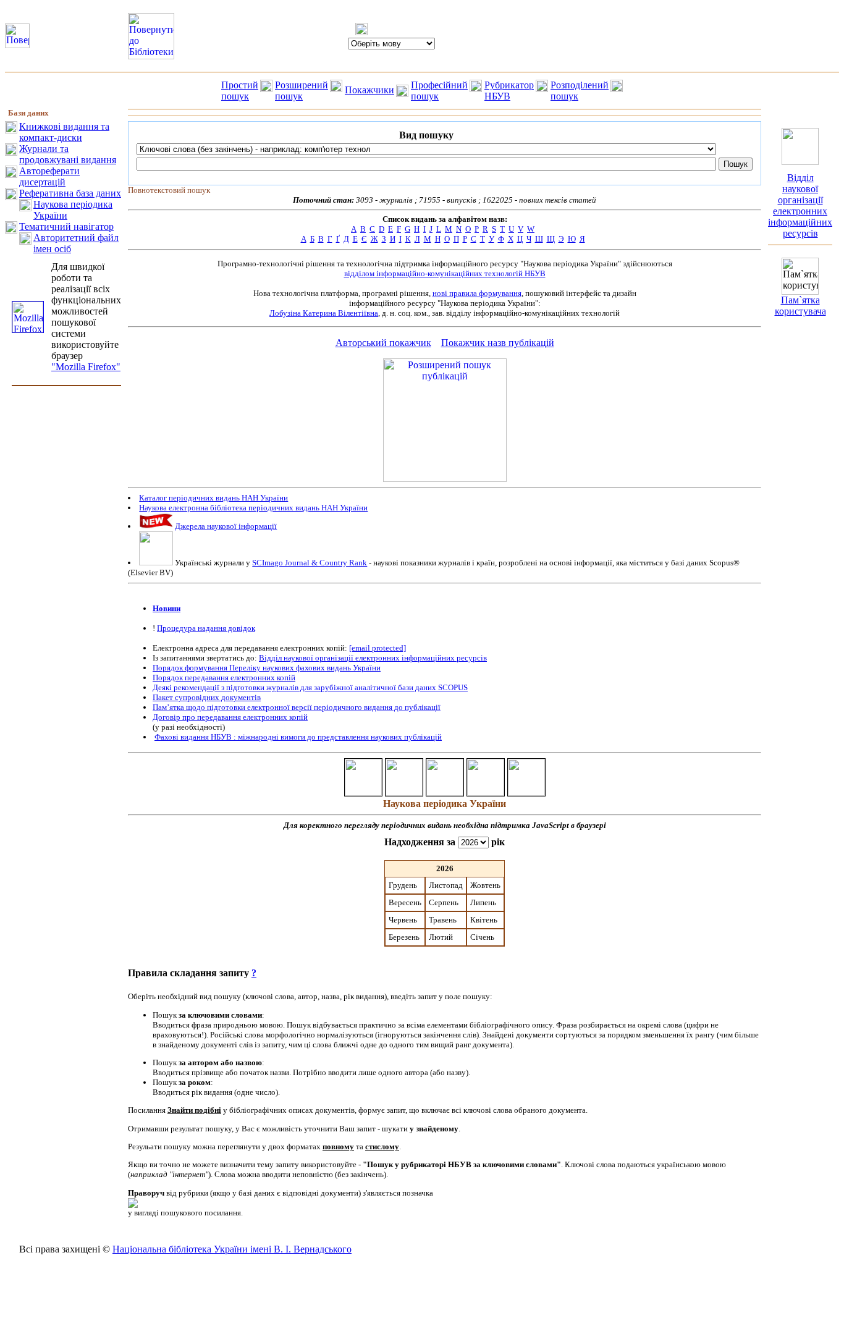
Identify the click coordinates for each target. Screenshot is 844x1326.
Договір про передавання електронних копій (230, 717)
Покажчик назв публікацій (497, 342)
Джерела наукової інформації (226, 526)
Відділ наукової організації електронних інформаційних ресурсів (373, 657)
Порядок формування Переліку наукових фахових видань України (267, 667)
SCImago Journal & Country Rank (309, 562)
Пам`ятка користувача (800, 305)
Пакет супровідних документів (207, 697)
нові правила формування (477, 293)
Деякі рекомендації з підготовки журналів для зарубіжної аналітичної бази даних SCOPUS (310, 687)
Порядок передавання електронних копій (224, 677)
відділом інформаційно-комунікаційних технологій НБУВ (445, 273)
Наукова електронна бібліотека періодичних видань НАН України (253, 507)
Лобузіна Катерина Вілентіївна (323, 313)
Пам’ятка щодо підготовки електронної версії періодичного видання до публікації (297, 707)
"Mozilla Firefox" (85, 366)
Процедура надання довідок (206, 628)
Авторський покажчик (383, 342)
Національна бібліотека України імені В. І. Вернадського (232, 1249)
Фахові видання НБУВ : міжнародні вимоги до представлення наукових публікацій (298, 736)
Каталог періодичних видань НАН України (213, 497)
